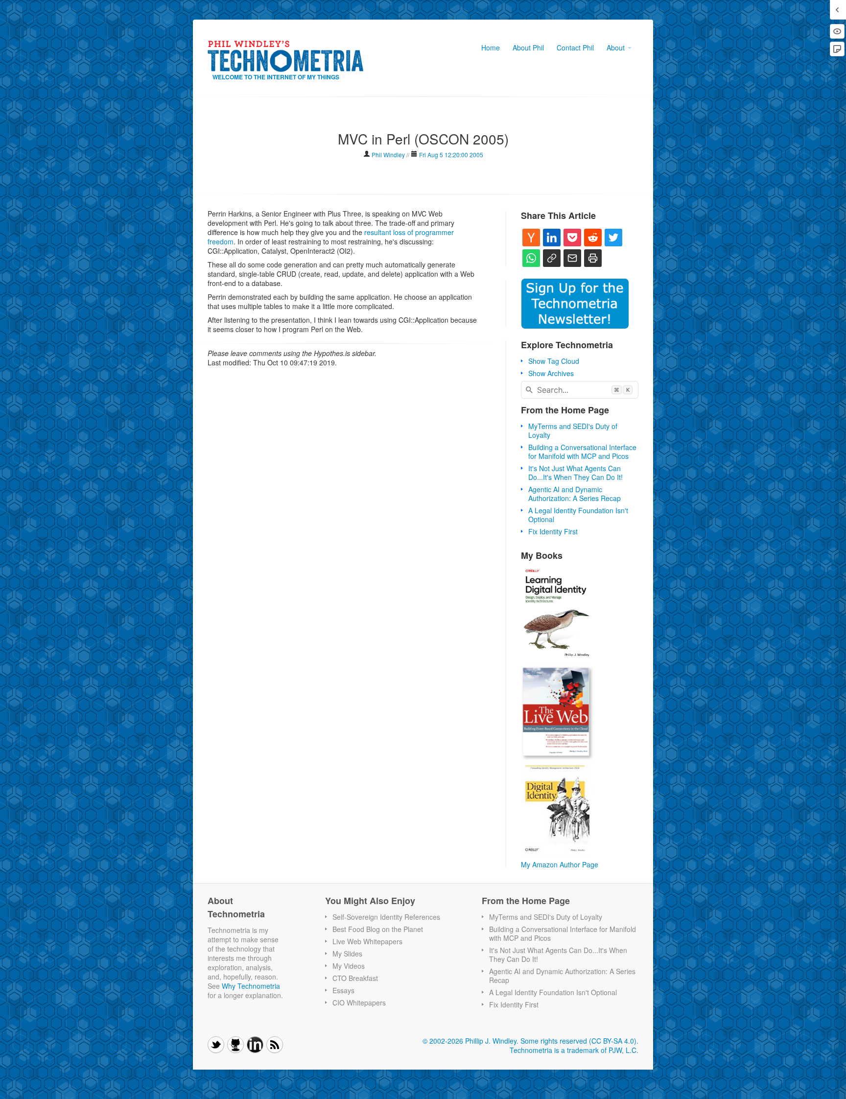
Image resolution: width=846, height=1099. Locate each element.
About (617, 47)
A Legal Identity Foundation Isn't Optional (578, 514)
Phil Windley (388, 154)
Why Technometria (251, 986)
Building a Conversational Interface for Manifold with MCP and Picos (582, 451)
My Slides (347, 953)
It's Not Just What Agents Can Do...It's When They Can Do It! (575, 472)
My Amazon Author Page (559, 864)
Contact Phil (575, 47)
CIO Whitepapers (359, 1002)
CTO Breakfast (355, 978)
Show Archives (551, 373)
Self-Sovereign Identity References (386, 917)
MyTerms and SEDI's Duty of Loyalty (572, 430)
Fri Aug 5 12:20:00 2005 (451, 154)
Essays (343, 990)
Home (490, 47)
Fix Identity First (553, 531)
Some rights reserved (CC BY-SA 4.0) (578, 1041)
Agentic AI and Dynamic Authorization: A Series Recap (574, 493)
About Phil (528, 47)
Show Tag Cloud (553, 361)
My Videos (348, 966)
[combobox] (579, 390)
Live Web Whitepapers (367, 941)
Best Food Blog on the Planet (377, 929)
